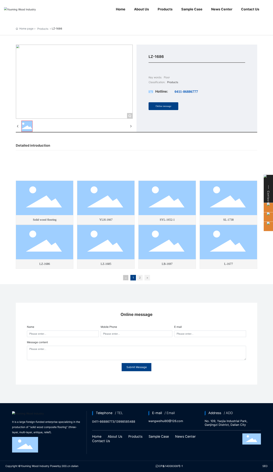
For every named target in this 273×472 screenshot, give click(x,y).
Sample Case (159, 436)
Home (96, 436)
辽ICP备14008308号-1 (169, 466)
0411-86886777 (186, 91)
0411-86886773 (103, 421)
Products (42, 28)
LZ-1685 (106, 263)
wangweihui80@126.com (165, 421)
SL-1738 (228, 219)
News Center (185, 436)
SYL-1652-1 (167, 219)
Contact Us (101, 441)
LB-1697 (167, 263)
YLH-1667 (106, 219)
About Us (115, 436)
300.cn (66, 466)
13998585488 (125, 421)
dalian (74, 466)
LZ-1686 (44, 263)
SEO (265, 466)
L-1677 (228, 263)
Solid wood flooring (44, 219)
